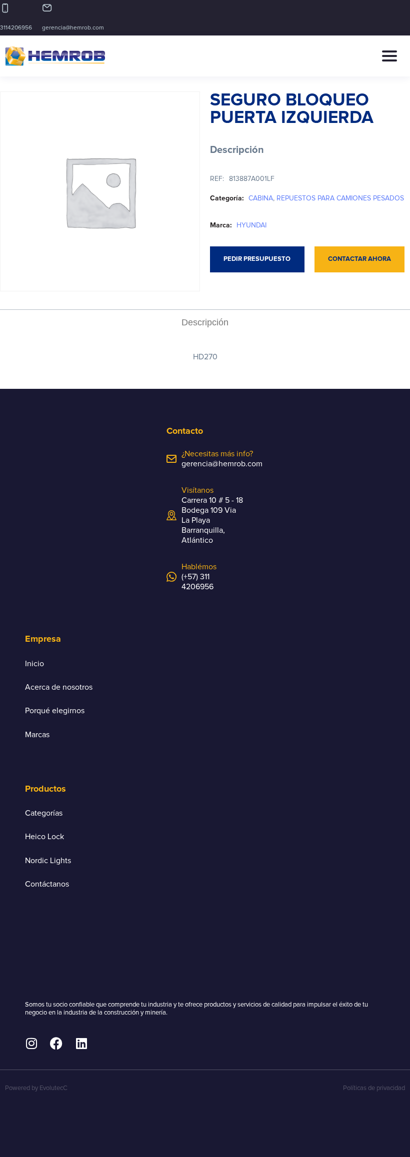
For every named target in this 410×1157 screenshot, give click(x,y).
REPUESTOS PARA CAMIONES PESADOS (340, 198)
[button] (393, 55)
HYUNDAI (251, 225)
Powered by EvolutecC (36, 1088)
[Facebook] (56, 1043)
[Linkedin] (81, 1043)
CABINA (260, 198)
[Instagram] (31, 1043)
